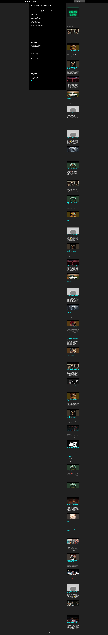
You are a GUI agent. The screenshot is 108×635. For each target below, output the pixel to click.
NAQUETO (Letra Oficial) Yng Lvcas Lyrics (73, 447)
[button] (31, 8)
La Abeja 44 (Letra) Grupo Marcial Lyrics (72, 265)
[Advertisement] (48, 35)
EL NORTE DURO (30, 1)
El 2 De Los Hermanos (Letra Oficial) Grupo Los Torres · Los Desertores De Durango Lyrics (73, 51)
